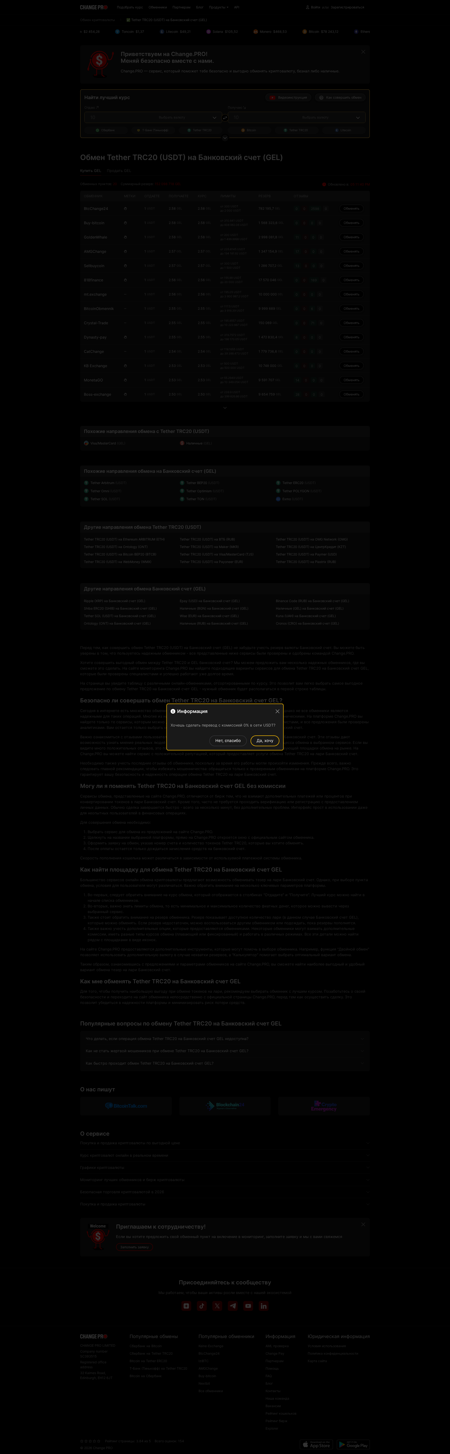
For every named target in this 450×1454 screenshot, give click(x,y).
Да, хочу (265, 740)
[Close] (277, 711)
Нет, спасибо (228, 740)
